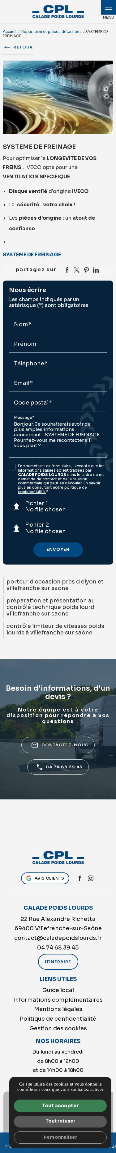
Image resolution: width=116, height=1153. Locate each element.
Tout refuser (60, 1121)
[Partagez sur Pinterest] (86, 270)
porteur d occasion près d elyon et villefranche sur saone (55, 585)
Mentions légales (58, 1009)
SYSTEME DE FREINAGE (32, 254)
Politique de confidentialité (58, 1018)
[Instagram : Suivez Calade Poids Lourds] (90, 878)
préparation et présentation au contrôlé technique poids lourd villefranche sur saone (50, 607)
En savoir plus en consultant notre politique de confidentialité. (59, 487)
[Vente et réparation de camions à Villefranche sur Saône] (58, 11)
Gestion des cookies (58, 1028)
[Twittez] (76, 270)
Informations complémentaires (58, 1000)
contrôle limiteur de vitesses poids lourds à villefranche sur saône (55, 629)
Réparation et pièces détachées (52, 31)
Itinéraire (58, 961)
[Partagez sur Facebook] (67, 270)
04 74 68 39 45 (64, 767)
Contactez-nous (59, 745)
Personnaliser (60, 1137)
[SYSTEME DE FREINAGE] (58, 98)
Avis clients (49, 878)
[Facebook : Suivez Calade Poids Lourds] (79, 878)
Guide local (58, 990)
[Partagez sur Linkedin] (96, 270)
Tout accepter (60, 1105)
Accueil (9, 31)
